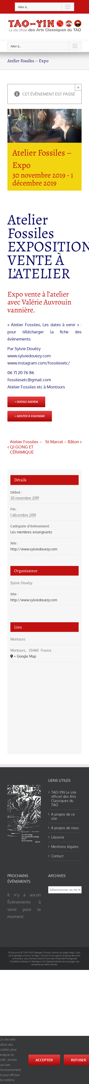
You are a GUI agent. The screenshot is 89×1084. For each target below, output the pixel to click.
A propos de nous (65, 828)
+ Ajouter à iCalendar (30, 416)
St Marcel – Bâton (62, 441)
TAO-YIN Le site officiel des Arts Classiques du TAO (63, 798)
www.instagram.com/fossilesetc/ (38, 362)
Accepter (44, 1060)
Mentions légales (65, 846)
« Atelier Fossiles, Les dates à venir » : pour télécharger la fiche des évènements (44, 331)
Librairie (57, 837)
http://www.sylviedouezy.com (33, 549)
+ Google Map (25, 656)
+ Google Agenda (26, 401)
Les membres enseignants (31, 532)
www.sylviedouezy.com (29, 355)
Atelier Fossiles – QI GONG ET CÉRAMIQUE (26, 447)
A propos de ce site (63, 816)
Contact (57, 856)
